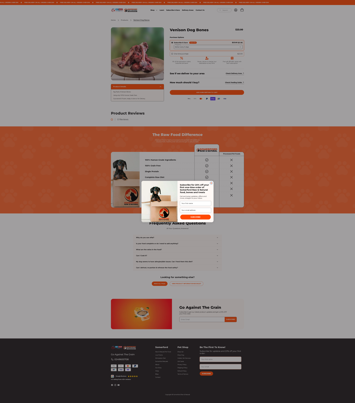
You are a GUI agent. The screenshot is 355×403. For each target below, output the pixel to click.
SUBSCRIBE (196, 217)
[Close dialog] (211, 183)
